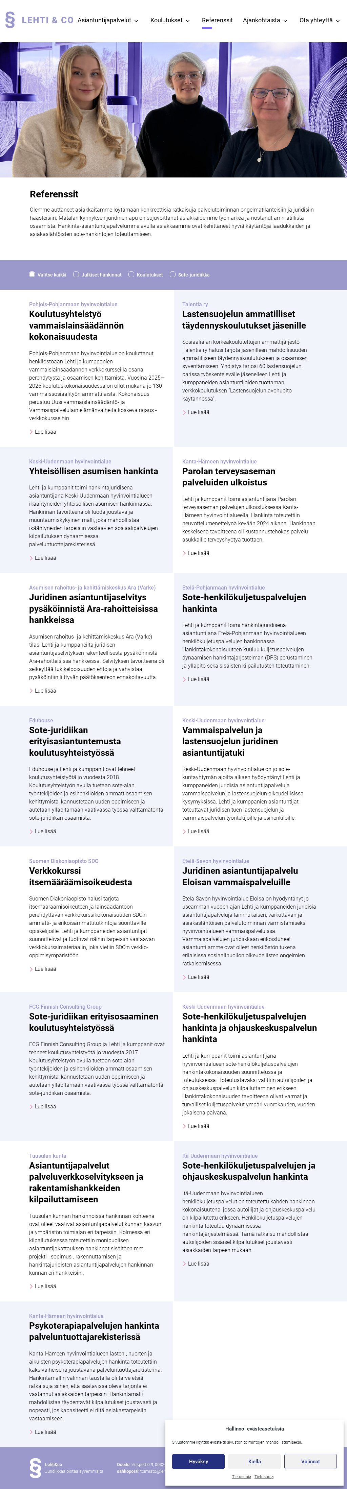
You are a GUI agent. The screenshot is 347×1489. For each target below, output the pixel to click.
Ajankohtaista (261, 20)
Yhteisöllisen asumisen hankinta (93, 471)
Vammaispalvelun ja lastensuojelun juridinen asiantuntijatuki (230, 741)
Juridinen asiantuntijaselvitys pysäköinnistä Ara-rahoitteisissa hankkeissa (93, 608)
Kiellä (254, 1462)
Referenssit (217, 20)
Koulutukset (166, 20)
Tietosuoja (241, 1476)
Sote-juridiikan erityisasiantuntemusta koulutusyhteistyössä (75, 741)
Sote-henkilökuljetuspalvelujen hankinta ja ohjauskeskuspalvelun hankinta (249, 1027)
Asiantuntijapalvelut (104, 20)
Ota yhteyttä (316, 20)
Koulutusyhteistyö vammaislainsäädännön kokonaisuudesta (76, 325)
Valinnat (310, 1462)
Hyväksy (198, 1462)
